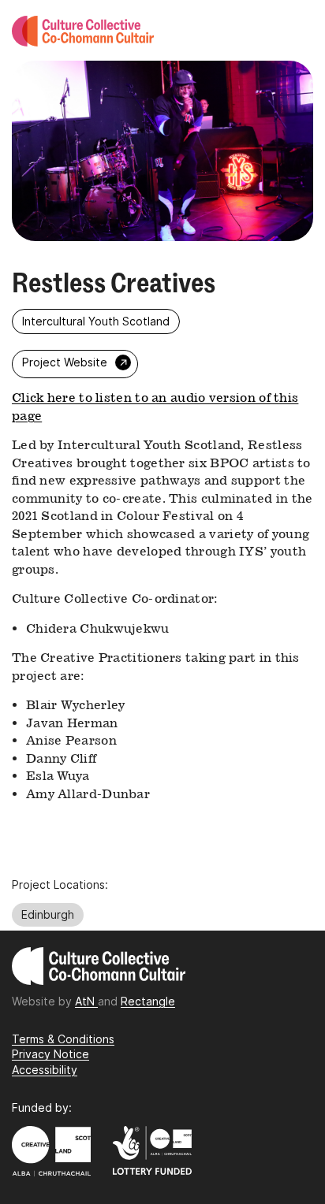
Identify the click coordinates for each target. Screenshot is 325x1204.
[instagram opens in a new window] (163, 366)
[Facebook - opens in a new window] (142, 1050)
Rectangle (148, 1001)
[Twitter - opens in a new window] (146, 1050)
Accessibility (44, 1069)
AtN (86, 1001)
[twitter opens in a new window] (154, 366)
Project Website (76, 362)
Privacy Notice (50, 1054)
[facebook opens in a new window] (172, 366)
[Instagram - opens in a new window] (138, 1050)
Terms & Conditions (63, 1039)
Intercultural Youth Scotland (96, 321)
